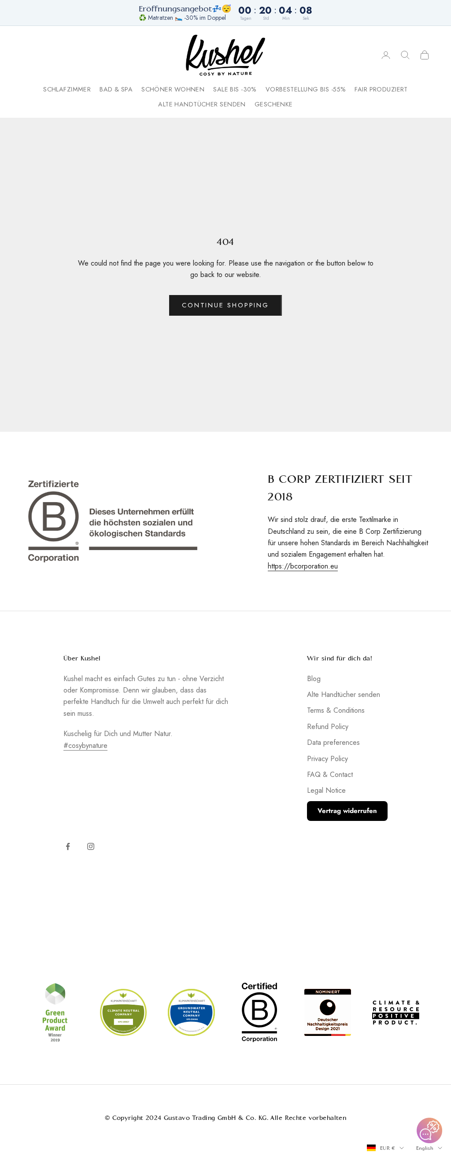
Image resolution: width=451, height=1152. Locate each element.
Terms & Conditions (336, 710)
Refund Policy (327, 727)
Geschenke (274, 104)
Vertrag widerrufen (347, 811)
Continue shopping (225, 305)
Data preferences (333, 742)
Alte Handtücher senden (202, 104)
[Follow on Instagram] (90, 846)
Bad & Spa (116, 89)
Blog (314, 679)
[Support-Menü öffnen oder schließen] (429, 1130)
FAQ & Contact (330, 774)
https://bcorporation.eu (303, 566)
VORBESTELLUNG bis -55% (306, 89)
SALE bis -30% (235, 89)
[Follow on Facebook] (67, 846)
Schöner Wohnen (172, 89)
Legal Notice (326, 790)
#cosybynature (85, 745)
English (424, 1148)
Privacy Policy (327, 759)
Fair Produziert (381, 89)
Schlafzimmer (67, 89)
